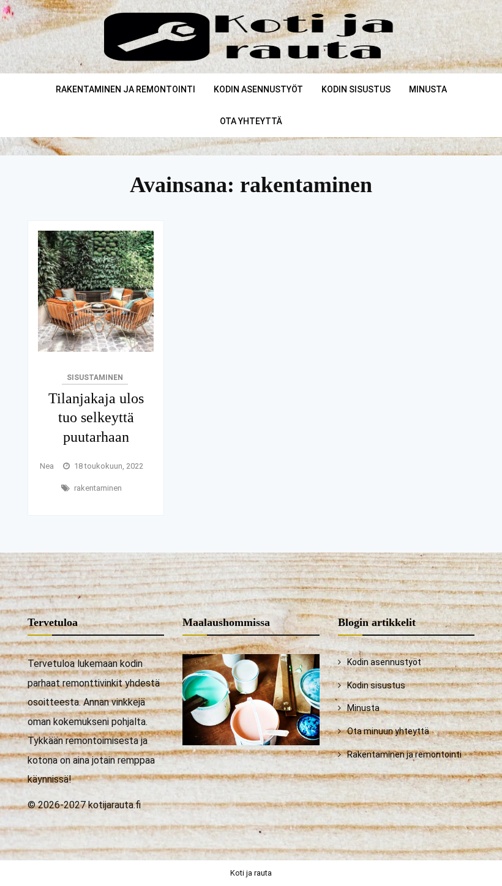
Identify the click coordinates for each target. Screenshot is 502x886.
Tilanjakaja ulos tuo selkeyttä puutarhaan (96, 417)
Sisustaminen (95, 377)
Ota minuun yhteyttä (388, 731)
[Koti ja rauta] (251, 64)
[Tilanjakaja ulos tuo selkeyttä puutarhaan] (96, 348)
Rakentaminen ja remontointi (125, 89)
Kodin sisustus (356, 89)
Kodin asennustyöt (258, 89)
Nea (47, 466)
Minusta (428, 89)
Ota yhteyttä (251, 121)
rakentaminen (98, 488)
